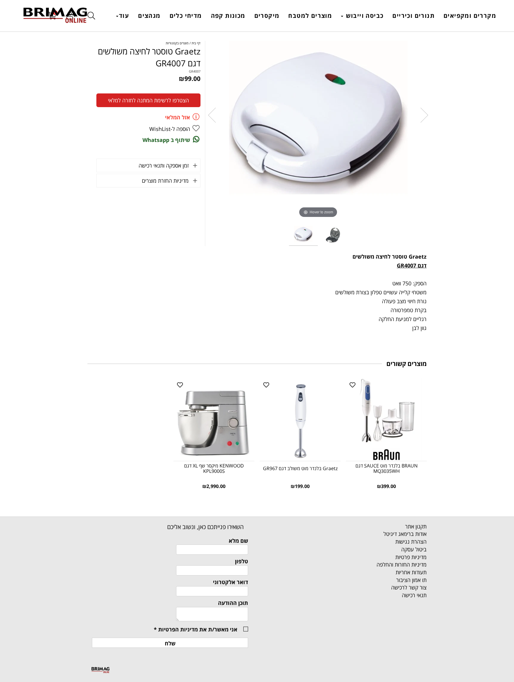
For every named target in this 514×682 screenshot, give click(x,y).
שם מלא (238, 540)
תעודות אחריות (411, 572)
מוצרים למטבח (310, 16)
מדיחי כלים (186, 16)
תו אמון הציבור (411, 580)
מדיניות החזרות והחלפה (402, 564)
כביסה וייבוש (363, 16)
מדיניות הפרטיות (178, 629)
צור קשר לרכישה (409, 587)
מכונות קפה (228, 16)
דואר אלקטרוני (230, 582)
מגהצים (149, 16)
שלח (170, 643)
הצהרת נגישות (411, 541)
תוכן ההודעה (233, 602)
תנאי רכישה (414, 595)
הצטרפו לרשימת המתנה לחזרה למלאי (148, 100)
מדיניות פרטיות (411, 557)
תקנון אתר (416, 526)
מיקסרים (267, 16)
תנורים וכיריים (413, 16)
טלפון (241, 561)
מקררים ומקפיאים (470, 16)
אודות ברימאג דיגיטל (405, 533)
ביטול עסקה (414, 549)
